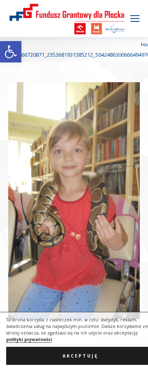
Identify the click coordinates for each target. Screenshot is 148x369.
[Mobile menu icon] (135, 18)
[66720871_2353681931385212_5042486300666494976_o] (74, 200)
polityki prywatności (29, 339)
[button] (10, 51)
